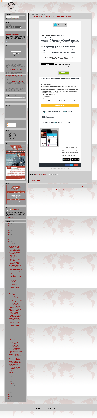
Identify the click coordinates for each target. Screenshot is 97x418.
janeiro (10, 386)
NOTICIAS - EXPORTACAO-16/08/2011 (14, 75)
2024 (9, 225)
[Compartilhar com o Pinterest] (57, 174)
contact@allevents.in (45, 112)
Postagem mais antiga (85, 186)
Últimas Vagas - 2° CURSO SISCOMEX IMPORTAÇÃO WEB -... (15, 276)
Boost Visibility (60, 106)
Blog (45, 165)
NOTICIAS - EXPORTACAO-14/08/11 (15, 86)
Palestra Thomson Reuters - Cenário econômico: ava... (15, 250)
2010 (9, 396)
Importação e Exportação (12, 34)
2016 (9, 239)
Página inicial (60, 186)
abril (10, 381)
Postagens (10, 123)
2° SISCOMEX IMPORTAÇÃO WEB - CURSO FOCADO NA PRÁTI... (15, 272)
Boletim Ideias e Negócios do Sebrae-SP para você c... (15, 266)
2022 (9, 228)
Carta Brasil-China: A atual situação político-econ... (14, 247)
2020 (9, 232)
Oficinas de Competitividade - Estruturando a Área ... (15, 313)
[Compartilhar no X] (54, 174)
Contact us (59, 165)
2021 (9, 230)
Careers (54, 165)
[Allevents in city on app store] (75, 159)
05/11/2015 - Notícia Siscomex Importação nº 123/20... (15, 327)
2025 (9, 223)
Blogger (58, 408)
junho (10, 377)
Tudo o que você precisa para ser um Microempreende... (15, 316)
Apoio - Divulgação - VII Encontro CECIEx (14, 343)
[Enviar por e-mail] (52, 174)
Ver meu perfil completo (11, 217)
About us (41, 165)
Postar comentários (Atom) (62, 189)
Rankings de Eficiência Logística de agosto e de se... (15, 284)
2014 (9, 389)
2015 (9, 241)
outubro (10, 370)
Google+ (75, 165)
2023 (9, 227)
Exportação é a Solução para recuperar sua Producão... (15, 359)
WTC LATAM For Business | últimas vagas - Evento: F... (15, 263)
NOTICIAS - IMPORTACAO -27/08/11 (15, 63)
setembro (11, 372)
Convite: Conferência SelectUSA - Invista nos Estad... (15, 301)
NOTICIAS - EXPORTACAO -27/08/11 (15, 81)
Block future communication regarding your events (60, 168)
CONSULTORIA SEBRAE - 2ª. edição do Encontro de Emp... (15, 269)
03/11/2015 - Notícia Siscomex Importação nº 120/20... (15, 349)
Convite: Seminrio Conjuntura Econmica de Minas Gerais (15, 362)
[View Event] (63, 73)
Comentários (11, 125)
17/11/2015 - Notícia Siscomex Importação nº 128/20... (15, 287)
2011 (9, 394)
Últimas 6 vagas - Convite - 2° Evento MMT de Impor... (15, 294)
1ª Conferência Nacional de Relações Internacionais (14, 368)
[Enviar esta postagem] (49, 174)
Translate (16, 18)
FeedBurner (18, 55)
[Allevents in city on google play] (66, 159)
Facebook (67, 165)
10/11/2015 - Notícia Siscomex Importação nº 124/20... (15, 307)
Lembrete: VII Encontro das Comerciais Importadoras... (15, 322)
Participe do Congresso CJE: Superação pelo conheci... (15, 340)
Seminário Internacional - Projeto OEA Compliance (14, 319)
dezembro (11, 243)
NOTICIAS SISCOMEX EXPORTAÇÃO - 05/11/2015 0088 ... (15, 331)
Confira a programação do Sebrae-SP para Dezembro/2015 (14, 280)
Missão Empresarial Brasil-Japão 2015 (14, 260)
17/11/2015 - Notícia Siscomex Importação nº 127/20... (15, 289)
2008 (9, 400)
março (10, 383)
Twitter (71, 165)
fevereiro (11, 385)
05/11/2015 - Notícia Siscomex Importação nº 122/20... (15, 337)
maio (10, 379)
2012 (9, 392)
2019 (9, 234)
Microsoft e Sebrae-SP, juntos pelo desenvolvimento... (15, 334)
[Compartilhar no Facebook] (55, 174)
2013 (9, 390)
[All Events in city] (60, 25)
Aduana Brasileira (12, 291)
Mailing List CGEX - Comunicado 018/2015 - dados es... (14, 256)
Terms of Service (49, 165)
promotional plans (57, 102)
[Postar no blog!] (53, 174)
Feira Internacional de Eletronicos (13, 365)
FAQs (65, 111)
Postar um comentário (36, 180)
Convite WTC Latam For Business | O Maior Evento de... (15, 355)
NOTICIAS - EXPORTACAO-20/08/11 (15, 69)
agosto (10, 374)
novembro (11, 244)
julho (10, 376)
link (55, 122)
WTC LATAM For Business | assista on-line (14, 253)
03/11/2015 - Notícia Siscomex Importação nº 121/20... (15, 346)
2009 (9, 398)
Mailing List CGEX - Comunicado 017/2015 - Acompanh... (14, 297)
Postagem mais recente (35, 186)
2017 (9, 237)
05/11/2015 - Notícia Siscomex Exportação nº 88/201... (15, 325)
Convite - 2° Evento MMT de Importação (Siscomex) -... (15, 310)
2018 (9, 236)
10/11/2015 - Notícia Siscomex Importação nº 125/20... (15, 304)
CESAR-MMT (16, 209)
